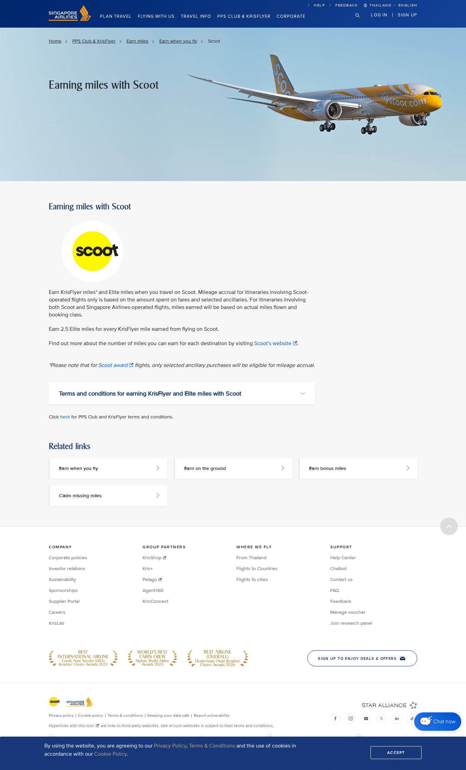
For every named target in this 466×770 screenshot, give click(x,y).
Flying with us (156, 16)
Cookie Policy (110, 754)
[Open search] (361, 20)
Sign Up (407, 15)
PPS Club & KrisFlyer (244, 16)
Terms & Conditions (212, 745)
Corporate (291, 16)
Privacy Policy (170, 745)
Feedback (346, 5)
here (65, 417)
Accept (396, 752)
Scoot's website (272, 343)
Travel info (196, 16)
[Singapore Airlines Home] (70, 19)
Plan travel (116, 16)
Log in (379, 15)
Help (319, 5)
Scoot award (113, 365)
